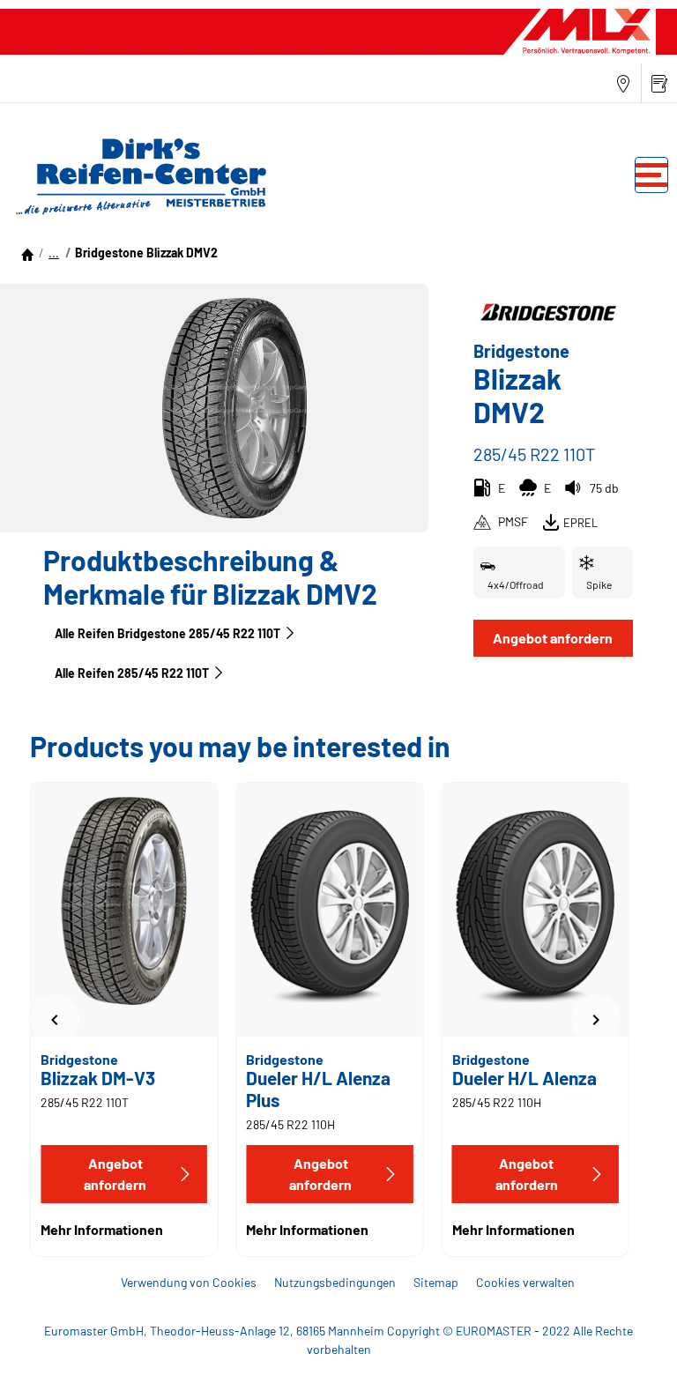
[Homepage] (27, 252)
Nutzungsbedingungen (335, 1282)
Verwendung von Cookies (189, 1282)
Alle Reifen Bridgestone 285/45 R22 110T (167, 633)
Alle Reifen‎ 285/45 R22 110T (132, 673)
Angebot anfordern (553, 637)
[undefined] (54, 1019)
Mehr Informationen (102, 1229)
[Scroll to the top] (631, 1338)
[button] (53, 252)
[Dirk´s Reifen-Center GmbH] (136, 175)
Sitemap (435, 1282)
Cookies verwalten (525, 1282)
